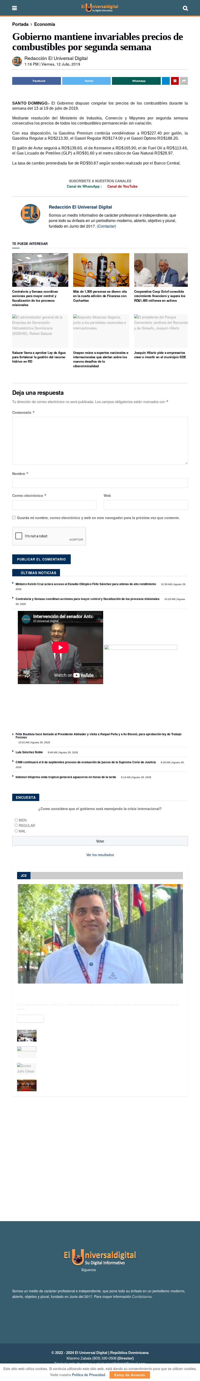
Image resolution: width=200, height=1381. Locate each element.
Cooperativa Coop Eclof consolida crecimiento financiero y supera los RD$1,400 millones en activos (159, 295)
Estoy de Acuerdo (129, 1374)
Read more (30, 1019)
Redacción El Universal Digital (56, 58)
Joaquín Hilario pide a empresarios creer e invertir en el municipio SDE (160, 354)
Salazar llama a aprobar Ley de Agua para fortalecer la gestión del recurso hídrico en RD (39, 357)
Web (107, 495)
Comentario (23, 412)
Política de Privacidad (88, 1374)
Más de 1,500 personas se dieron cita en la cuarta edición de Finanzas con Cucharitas (100, 295)
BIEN (23, 820)
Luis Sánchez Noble (29, 752)
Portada (20, 24)
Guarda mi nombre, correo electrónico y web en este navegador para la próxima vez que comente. (98, 517)
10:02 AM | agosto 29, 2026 (34, 742)
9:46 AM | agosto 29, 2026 (62, 752)
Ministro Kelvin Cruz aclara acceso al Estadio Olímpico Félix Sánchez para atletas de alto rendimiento (86, 584)
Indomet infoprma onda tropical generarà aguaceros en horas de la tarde (66, 777)
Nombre (20, 473)
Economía (44, 24)
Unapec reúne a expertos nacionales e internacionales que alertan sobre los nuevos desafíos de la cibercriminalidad (100, 359)
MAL (22, 831)
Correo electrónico (29, 495)
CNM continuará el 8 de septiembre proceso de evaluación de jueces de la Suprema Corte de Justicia (86, 762)
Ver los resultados (100, 854)
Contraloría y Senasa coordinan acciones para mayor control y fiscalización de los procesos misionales (35, 298)
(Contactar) (106, 226)
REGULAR (27, 825)
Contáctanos (142, 1296)
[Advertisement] (100, 1158)
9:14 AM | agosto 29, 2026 (135, 777)
